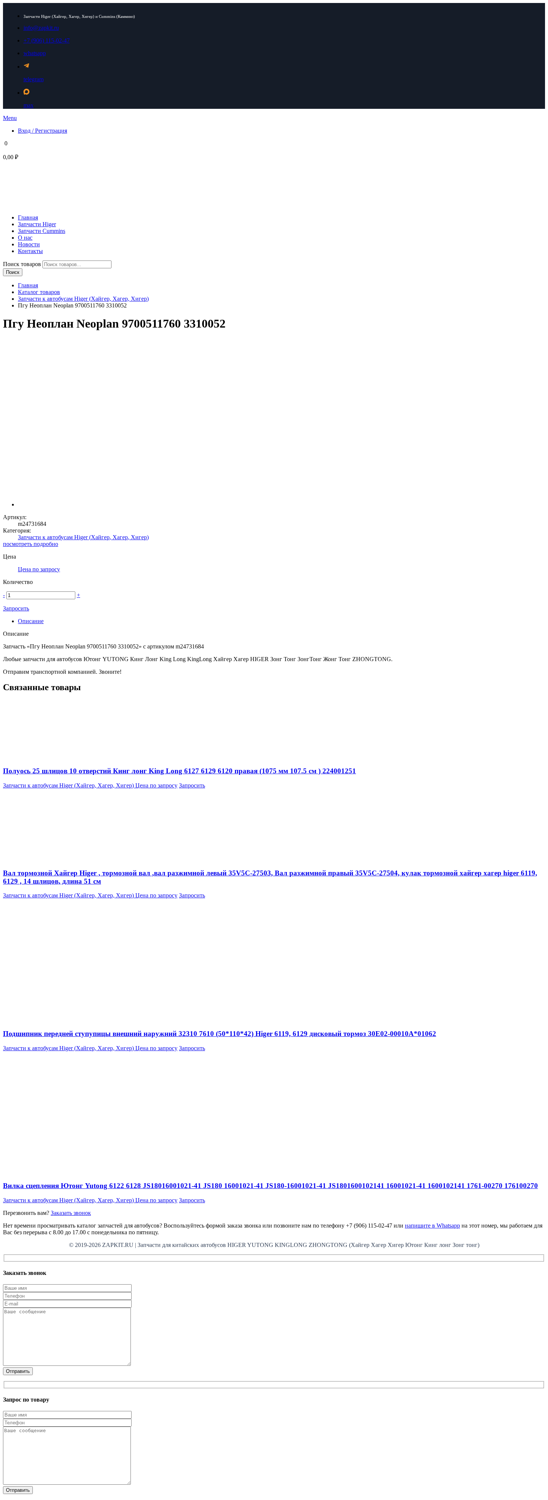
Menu (10, 118)
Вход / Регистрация (42, 130)
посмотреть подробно (30, 544)
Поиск (12, 272)
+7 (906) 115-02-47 (46, 40)
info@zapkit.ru (41, 28)
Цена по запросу (39, 569)
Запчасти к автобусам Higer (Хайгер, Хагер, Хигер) (83, 299)
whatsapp (34, 53)
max (28, 105)
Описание (31, 621)
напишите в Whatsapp (432, 1225)
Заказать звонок (71, 1213)
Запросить (16, 608)
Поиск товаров (22, 264)
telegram (33, 79)
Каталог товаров (39, 292)
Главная (28, 285)
